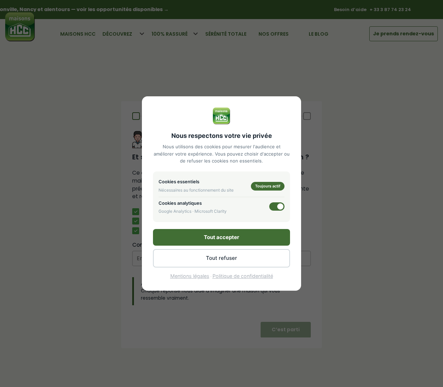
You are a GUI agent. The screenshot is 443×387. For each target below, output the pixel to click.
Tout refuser (221, 258)
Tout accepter (221, 237)
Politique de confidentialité (243, 276)
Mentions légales (189, 276)
